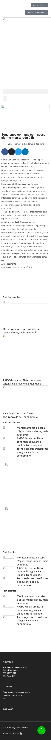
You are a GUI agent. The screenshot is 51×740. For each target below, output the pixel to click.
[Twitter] (18, 151)
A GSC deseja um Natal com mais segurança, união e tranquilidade (22, 381)
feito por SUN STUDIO (11, 733)
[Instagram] (11, 151)
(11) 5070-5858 (16, 695)
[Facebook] (9, 715)
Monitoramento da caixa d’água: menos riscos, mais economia (21, 330)
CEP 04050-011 (9, 673)
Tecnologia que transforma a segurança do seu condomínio (20, 415)
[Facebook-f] (4, 151)
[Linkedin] (25, 151)
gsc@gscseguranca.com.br (19, 692)
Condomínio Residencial (35, 144)
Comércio (19, 144)
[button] (25, 91)
